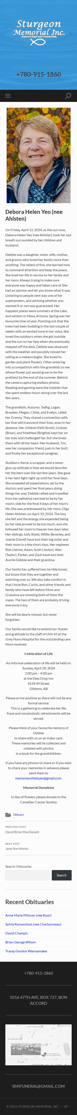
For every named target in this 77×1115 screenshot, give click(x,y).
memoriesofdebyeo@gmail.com (38, 778)
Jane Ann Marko (16, 847)
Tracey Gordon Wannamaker (26, 951)
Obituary (18, 814)
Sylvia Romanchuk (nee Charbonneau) (33, 924)
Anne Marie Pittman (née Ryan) (28, 915)
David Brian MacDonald (22, 830)
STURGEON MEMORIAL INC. (39, 1106)
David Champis (16, 933)
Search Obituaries (18, 866)
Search (62, 875)
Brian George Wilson (20, 942)
